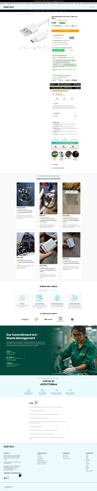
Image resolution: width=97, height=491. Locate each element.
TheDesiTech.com (10, 486)
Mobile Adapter (48, 10)
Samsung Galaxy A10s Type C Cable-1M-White (25, 14)
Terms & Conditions (41, 463)
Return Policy (65, 456)
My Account (65, 455)
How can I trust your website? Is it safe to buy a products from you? (43, 430)
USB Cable (43, 10)
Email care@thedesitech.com (10, 468)
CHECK (71, 37)
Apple (87, 456)
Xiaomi (87, 458)
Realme (87, 467)
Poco (87, 469)
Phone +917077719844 (8, 470)
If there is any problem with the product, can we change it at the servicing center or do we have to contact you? (47, 422)
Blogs (66, 10)
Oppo (87, 465)
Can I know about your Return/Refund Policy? (38, 418)
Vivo (87, 462)
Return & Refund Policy (42, 462)
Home (31, 10)
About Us (39, 455)
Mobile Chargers (37, 10)
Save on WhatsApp (59, 50)
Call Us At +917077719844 (48, 382)
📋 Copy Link (71, 50)
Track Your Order (66, 458)
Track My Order (55, 10)
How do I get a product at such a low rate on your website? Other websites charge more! (46, 438)
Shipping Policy (40, 460)
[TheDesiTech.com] (8, 7)
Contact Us (61, 10)
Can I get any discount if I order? (36, 426)
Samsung (88, 460)
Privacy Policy (40, 458)
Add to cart (65, 31)
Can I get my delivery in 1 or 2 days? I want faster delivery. (41, 433)
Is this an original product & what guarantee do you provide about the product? (46, 407)
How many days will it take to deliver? (37, 410)
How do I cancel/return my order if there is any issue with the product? (44, 414)
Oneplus (87, 463)
